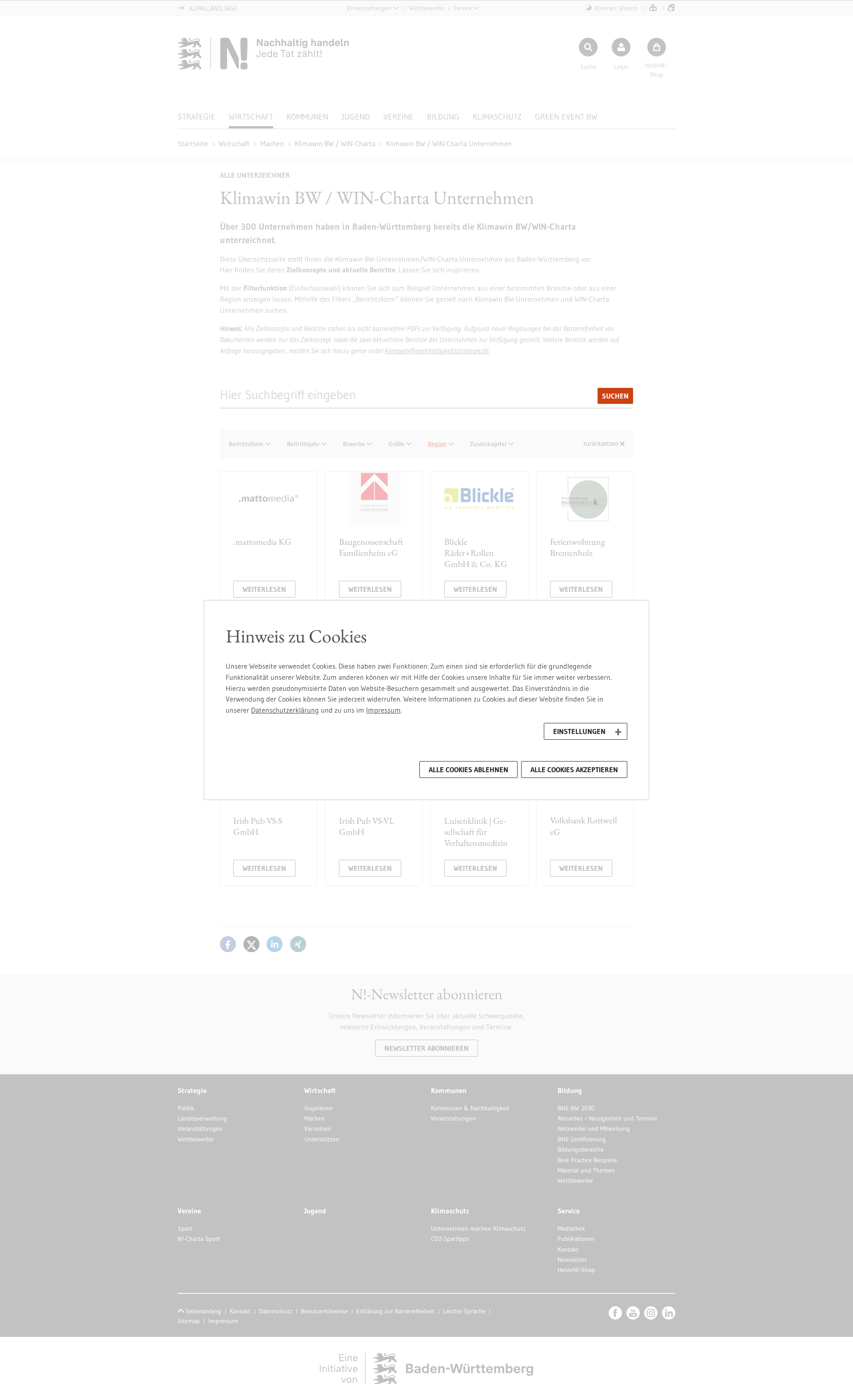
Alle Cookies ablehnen (468, 769)
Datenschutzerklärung (285, 710)
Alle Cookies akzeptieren (574, 769)
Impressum (383, 710)
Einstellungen (579, 731)
